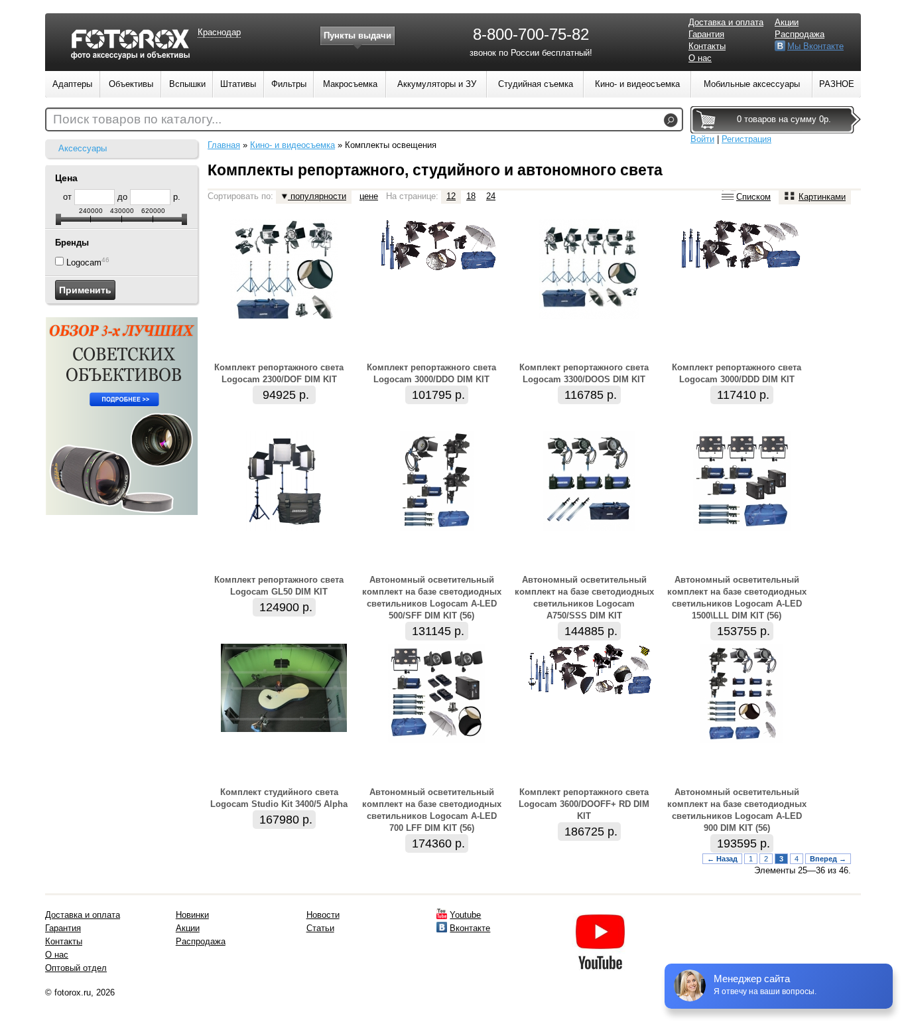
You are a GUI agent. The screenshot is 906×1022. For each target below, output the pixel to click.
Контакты (707, 46)
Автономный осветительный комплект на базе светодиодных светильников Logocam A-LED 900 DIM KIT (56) (737, 810)
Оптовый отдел (76, 968)
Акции (787, 22)
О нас (700, 58)
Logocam (83, 262)
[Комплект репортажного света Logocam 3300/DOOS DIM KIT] (589, 316)
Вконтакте (470, 928)
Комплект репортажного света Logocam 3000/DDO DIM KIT (431, 373)
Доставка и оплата (725, 22)
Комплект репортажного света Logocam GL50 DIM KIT (279, 586)
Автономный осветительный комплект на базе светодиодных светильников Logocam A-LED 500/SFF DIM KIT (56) (431, 597)
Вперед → (828, 859)
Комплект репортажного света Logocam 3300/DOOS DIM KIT (584, 373)
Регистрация (746, 139)
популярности (317, 196)
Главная (224, 145)
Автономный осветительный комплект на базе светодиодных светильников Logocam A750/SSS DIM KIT (584, 597)
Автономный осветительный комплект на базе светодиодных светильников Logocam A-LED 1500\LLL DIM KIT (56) (737, 597)
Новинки (192, 915)
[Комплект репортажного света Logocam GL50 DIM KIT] (284, 528)
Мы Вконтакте (815, 46)
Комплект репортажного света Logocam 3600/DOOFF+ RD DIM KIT (584, 804)
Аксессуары (82, 148)
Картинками (822, 197)
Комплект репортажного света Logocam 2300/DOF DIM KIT (279, 373)
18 (471, 196)
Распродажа (799, 34)
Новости (323, 915)
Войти (702, 139)
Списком (753, 197)
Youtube (465, 915)
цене (368, 196)
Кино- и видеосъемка (292, 145)
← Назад (722, 859)
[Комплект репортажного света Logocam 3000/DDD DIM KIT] (742, 269)
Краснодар (219, 32)
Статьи (320, 928)
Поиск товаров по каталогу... (137, 119)
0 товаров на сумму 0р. (784, 119)
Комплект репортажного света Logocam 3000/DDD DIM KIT (736, 373)
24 (490, 196)
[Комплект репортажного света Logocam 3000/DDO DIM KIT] (436, 269)
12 (451, 196)
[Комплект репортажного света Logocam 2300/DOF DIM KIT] (284, 316)
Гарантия (706, 34)
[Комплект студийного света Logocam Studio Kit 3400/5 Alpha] (284, 729)
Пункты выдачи (357, 35)
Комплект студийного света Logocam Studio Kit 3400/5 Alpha (279, 798)
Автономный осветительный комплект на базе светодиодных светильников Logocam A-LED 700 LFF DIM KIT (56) (431, 810)
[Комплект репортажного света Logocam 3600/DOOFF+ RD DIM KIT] (589, 694)
